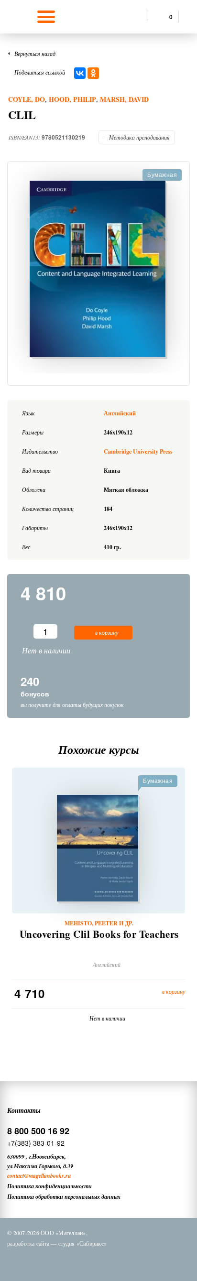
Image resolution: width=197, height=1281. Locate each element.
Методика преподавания (139, 137)
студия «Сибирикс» (82, 1243)
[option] (98, 269)
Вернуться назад (34, 53)
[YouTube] (132, 1261)
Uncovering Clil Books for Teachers (99, 934)
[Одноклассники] (93, 73)
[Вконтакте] (58, 1261)
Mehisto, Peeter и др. (99, 923)
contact (15, 1176)
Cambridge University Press (138, 451)
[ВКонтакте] (80, 73)
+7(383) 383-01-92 (36, 1143)
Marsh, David (124, 99)
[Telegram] (107, 1261)
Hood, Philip (72, 99)
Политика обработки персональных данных (63, 1197)
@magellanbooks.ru (47, 1176)
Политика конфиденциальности (49, 1186)
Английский (120, 413)
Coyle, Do (26, 99)
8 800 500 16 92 (38, 1131)
